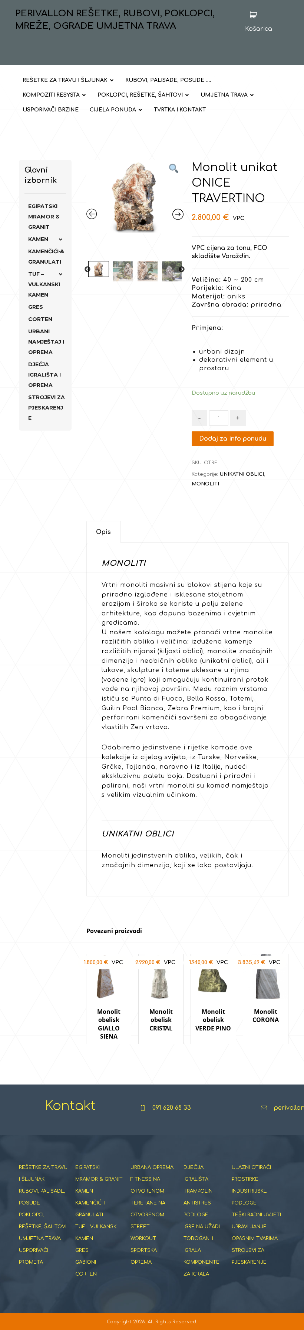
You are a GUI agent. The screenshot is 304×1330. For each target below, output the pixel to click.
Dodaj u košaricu (112, 1051)
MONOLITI (205, 484)
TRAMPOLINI (199, 1191)
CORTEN (40, 319)
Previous (87, 269)
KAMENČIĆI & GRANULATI (46, 256)
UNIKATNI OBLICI (241, 474)
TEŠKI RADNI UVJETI (256, 1214)
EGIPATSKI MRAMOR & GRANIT (44, 216)
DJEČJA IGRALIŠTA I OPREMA (44, 374)
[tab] (103, 532)
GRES (35, 307)
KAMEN (38, 239)
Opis (103, 532)
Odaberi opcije (269, 1051)
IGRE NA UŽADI (202, 1226)
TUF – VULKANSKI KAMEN (44, 284)
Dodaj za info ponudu (232, 438)
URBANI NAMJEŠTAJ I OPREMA (46, 341)
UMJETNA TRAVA (40, 1238)
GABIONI (85, 1262)
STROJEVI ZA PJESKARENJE (46, 407)
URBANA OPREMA (152, 1167)
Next (181, 269)
